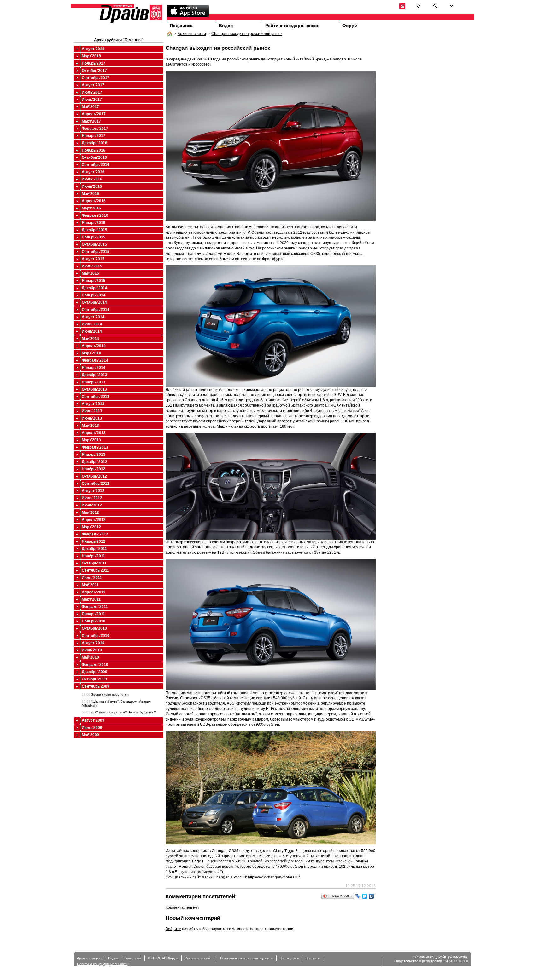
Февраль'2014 (95, 360)
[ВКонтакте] (371, 896)
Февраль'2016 (95, 215)
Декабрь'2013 (94, 375)
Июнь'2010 (92, 650)
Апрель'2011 (93, 592)
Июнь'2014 (92, 331)
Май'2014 (90, 338)
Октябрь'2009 (94, 679)
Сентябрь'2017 (95, 78)
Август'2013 (93, 404)
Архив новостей (192, 33)
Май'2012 (90, 512)
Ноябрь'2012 (93, 469)
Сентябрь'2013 (95, 396)
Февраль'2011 (95, 606)
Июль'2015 (92, 266)
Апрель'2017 (94, 114)
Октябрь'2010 (94, 628)
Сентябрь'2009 (95, 686)
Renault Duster (191, 866)
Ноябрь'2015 (93, 237)
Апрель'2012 (94, 520)
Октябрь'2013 (94, 389)
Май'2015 (90, 273)
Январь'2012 (93, 541)
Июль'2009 (92, 727)
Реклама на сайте (199, 958)
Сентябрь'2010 (95, 635)
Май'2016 (90, 194)
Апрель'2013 (94, 433)
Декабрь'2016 (94, 143)
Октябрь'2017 (94, 70)
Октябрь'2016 (94, 157)
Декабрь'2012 (94, 462)
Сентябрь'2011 (95, 570)
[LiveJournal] (358, 896)
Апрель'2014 (94, 346)
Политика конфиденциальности (102, 964)
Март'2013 (91, 440)
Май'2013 (90, 425)
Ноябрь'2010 (93, 621)
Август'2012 (93, 491)
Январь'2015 (93, 280)
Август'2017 (93, 85)
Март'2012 (91, 527)
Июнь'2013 (92, 418)
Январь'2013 (93, 454)
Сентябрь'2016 (95, 165)
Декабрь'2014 (94, 288)
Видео (226, 25)
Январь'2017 (93, 136)
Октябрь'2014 (94, 302)
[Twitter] (364, 896)
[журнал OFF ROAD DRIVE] (130, 22)
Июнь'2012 (92, 505)
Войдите (173, 929)
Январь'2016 (93, 222)
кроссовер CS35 (305, 253)
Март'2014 (91, 353)
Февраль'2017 (95, 128)
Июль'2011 (92, 577)
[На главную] (402, 8)
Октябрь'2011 (94, 563)
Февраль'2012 (95, 534)
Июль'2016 (92, 179)
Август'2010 (93, 643)
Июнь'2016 (92, 186)
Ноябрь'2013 (93, 382)
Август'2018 (93, 49)
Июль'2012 (92, 498)
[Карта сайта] (419, 8)
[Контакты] (451, 8)
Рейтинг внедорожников (292, 25)
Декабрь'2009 (94, 672)
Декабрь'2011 (94, 548)
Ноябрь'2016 (93, 150)
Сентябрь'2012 (95, 483)
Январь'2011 (93, 614)
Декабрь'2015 (94, 230)
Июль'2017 (92, 92)
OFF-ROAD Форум (163, 958)
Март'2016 (91, 208)
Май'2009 (90, 735)
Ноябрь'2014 (93, 295)
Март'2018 (91, 56)
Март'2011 (91, 599)
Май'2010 (90, 657)
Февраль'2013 (95, 447)
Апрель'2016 (94, 201)
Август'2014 (93, 317)
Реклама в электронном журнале (246, 958)
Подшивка (181, 25)
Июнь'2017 (92, 99)
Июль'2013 (92, 411)
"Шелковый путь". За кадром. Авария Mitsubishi (116, 703)
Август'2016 (93, 172)
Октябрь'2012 (94, 476)
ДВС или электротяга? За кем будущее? (119, 712)
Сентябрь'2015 (95, 251)
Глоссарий (133, 958)
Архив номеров (89, 958)
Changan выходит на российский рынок (246, 33)
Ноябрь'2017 (93, 63)
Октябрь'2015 (94, 244)
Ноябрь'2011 (93, 556)
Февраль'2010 (95, 664)
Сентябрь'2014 (95, 309)
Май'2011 (90, 585)
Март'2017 (91, 121)
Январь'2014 (93, 367)
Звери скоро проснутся (105, 694)
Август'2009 (93, 720)
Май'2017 (90, 107)
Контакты (313, 958)
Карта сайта (289, 958)
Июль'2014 (92, 324)
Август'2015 (93, 259)
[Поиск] (435, 8)
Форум (349, 25)
